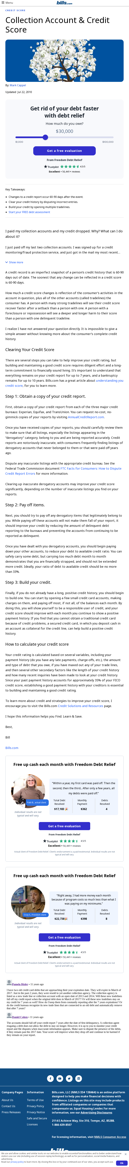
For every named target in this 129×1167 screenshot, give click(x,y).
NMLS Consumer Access (110, 1137)
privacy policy (17, 1161)
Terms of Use (35, 1100)
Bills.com (11, 748)
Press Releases (11, 1112)
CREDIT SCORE (15, 10)
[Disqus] (64, 1020)
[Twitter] (69, 1078)
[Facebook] (50, 1078)
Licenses (32, 1124)
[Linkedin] (78, 1078)
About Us (7, 1100)
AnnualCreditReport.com (86, 417)
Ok (122, 1163)
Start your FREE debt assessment (29, 212)
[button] (7, 2)
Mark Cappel (18, 85)
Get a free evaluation (64, 151)
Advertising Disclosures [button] (96, 1112)
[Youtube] (59, 1078)
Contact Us (8, 1106)
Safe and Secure (37, 1118)
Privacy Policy (35, 1106)
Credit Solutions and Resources (80, 706)
